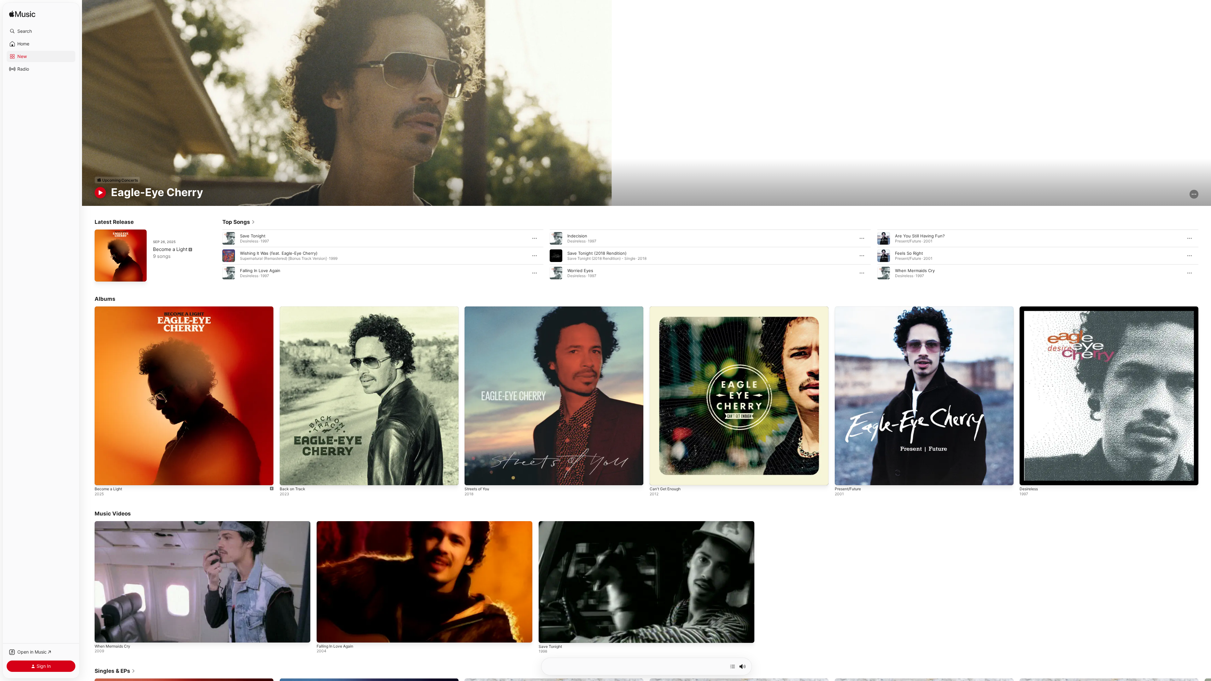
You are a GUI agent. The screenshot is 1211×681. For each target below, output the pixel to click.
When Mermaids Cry (915, 270)
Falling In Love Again (260, 270)
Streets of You (479, 308)
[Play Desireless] (1027, 477)
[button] (41, 31)
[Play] (100, 192)
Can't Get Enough (667, 308)
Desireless (1030, 308)
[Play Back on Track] (287, 477)
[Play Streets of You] (472, 477)
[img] (22, 14)
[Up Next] (732, 666)
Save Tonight (253, 235)
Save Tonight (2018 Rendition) (597, 253)
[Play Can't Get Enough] (657, 477)
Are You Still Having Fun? (920, 235)
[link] (238, 221)
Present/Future (850, 308)
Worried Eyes (580, 270)
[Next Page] (1204, 255)
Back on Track (293, 308)
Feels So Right (909, 253)
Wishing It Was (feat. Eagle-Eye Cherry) (279, 253)
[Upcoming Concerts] (117, 180)
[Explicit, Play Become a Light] (102, 273)
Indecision (577, 235)
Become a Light (170, 249)
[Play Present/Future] (842, 477)
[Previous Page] (216, 255)
